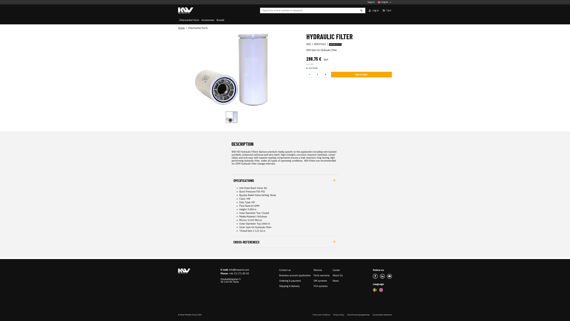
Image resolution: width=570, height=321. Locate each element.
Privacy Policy (338, 315)
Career (336, 270)
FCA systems (321, 286)
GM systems (320, 280)
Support (371, 2)
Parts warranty (322, 275)
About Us (338, 275)
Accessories (207, 20)
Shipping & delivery (289, 286)
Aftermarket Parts (189, 20)
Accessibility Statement (382, 315)
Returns (318, 270)
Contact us (285, 270)
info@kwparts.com (239, 269)
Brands (220, 20)
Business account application (295, 275)
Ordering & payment (290, 280)
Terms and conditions (321, 315)
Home (181, 28)
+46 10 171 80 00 (239, 273)
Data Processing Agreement (358, 315)
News (336, 280)
